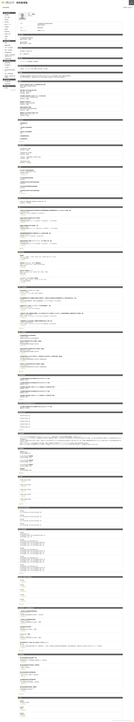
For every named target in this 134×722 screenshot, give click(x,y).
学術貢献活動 (7, 83)
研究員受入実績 (8, 58)
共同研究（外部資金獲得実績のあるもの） (10, 55)
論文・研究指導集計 (9, 73)
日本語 (125, 7)
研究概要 (7, 26)
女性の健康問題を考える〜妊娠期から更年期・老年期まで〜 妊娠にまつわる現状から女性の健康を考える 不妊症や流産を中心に (47, 298)
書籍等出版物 (7, 45)
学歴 (6, 38)
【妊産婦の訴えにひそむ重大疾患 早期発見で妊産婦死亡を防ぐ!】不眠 (34, 320)
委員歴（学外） (8, 34)
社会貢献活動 (7, 81)
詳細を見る (23, 174)
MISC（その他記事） (9, 47)
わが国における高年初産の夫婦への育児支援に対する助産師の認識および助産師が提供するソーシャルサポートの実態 (44, 210)
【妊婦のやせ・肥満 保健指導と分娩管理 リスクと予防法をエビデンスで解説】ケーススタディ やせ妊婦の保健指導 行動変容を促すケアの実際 (50, 313)
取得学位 (7, 19)
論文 (6, 42)
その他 (6, 88)
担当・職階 (7, 17)
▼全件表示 (21, 141)
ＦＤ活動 (7, 67)
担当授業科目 (7, 65)
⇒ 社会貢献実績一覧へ (29, 608)
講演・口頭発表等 (8, 50)
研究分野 (7, 22)
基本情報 (7, 15)
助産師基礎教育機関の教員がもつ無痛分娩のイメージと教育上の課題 (34, 233)
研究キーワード (8, 24)
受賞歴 (6, 36)
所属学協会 (7, 31)
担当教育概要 (7, 62)
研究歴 (6, 29)
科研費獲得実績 (8, 52)
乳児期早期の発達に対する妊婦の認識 (27, 335)
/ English (129, 7)
